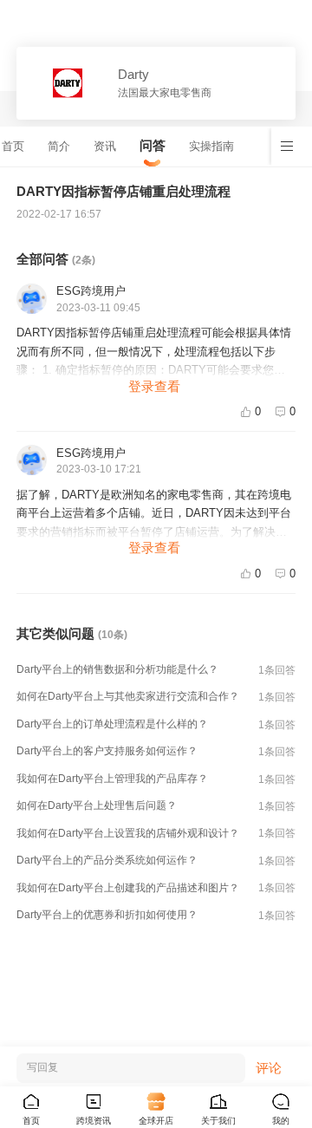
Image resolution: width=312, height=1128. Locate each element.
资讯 (105, 146)
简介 (59, 146)
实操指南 (211, 146)
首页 (13, 146)
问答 (153, 145)
